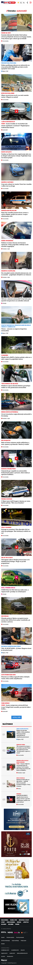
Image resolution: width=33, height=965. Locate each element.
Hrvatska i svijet (6, 249)
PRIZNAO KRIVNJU (6, 499)
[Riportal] (6, 2)
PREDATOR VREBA (20, 744)
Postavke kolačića (10, 937)
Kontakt (3, 943)
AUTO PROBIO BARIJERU (8, 675)
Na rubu (3, 924)
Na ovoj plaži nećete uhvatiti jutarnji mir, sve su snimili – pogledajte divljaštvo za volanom (16, 274)
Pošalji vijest (23, 940)
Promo (19, 788)
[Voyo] (10, 932)
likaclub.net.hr (10, 956)
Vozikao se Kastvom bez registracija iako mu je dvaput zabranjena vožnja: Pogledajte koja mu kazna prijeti (16, 156)
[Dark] (24, 2)
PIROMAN (18, 794)
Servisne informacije (5, 940)
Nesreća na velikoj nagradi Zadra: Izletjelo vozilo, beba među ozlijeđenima (15, 677)
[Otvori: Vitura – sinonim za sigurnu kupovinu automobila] (16, 315)
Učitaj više (16, 717)
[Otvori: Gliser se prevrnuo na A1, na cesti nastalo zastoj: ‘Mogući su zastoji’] (16, 83)
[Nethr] (24, 932)
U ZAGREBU (4, 355)
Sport (3, 922)
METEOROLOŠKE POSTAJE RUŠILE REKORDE (22, 761)
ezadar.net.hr (12, 953)
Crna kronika (5, 41)
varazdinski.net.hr (15, 950)
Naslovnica (4, 920)
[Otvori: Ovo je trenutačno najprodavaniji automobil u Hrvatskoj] (16, 401)
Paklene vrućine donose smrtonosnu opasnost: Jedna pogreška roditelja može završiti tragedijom (15, 244)
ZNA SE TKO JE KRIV (7, 558)
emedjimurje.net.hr (5, 950)
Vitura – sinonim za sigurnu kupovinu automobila (14, 330)
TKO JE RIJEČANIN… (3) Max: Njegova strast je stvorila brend (16, 649)
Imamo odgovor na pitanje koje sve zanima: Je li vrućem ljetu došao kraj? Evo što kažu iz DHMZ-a (23, 767)
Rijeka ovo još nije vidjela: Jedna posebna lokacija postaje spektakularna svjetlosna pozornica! (23, 734)
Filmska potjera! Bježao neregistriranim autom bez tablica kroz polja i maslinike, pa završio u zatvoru (15, 620)
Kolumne (10, 924)
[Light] (18, 2)
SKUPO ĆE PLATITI (6, 152)
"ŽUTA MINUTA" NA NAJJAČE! (9, 384)
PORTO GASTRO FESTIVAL (22, 729)
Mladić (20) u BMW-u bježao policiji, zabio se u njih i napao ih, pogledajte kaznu (16, 358)
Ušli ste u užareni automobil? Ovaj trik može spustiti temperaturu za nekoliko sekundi (16, 300)
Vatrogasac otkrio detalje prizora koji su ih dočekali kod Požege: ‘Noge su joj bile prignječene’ (15, 561)
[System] (21, 2)
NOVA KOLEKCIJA (20, 778)
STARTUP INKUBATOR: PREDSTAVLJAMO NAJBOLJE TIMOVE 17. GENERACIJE (16, 326)
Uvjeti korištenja (15, 940)
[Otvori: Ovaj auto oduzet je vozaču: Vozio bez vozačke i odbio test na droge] (16, 171)
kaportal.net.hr (4, 953)
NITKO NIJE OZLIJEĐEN (7, 93)
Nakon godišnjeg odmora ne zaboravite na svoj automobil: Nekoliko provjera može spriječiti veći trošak (15, 67)
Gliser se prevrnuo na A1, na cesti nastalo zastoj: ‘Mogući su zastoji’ (15, 96)
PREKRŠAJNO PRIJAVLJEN (8, 211)
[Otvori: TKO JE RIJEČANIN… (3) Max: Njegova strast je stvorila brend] (16, 636)
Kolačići (2, 937)
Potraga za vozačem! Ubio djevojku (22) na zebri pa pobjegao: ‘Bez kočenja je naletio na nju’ (16, 531)
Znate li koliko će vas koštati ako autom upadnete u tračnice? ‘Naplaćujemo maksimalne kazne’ (15, 125)
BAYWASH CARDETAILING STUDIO (11, 646)
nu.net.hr (3, 956)
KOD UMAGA (5, 616)
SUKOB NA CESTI (6, 33)
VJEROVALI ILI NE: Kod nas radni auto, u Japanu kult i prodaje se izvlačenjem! (15, 591)
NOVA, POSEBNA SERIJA (8, 588)
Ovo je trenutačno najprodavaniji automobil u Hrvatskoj (16, 415)
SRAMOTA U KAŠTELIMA (8, 271)
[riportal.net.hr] (4, 960)
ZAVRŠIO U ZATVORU (7, 182)
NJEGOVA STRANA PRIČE (8, 469)
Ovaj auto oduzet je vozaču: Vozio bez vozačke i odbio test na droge (16, 185)
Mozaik (19, 922)
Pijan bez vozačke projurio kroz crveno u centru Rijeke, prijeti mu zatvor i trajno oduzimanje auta (14, 214)
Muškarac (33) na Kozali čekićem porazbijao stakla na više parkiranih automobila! (15, 386)
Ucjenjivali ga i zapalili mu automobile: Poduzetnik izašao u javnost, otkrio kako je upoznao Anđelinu (15, 472)
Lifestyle (4, 303)
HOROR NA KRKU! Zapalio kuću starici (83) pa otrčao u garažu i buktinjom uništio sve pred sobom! (23, 799)
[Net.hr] (3, 932)
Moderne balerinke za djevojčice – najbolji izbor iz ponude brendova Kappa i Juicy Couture (23, 783)
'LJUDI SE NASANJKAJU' (8, 122)
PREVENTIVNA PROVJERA (8, 63)
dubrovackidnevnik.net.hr (22, 953)
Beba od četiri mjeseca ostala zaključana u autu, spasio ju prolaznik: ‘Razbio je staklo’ (15, 443)
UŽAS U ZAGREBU (6, 527)
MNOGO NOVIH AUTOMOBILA (9, 412)
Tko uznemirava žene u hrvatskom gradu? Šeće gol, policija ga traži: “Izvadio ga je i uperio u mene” (23, 749)
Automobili (5, 130)
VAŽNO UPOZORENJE (7, 241)
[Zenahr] (17, 932)
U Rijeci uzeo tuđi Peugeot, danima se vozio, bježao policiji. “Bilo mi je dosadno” (15, 502)
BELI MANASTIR (5, 440)
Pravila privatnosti (20, 937)
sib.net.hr (23, 950)
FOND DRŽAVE (5, 703)
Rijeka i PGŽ (5, 71)
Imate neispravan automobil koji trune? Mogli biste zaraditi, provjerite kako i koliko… (16, 707)
